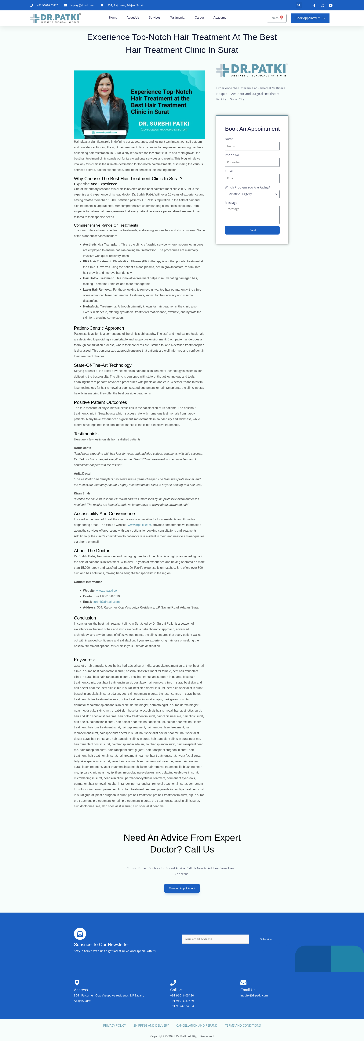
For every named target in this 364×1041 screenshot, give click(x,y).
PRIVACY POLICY (114, 1025)
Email (229, 171)
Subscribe (266, 939)
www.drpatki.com (139, 524)
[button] (299, 5)
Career (199, 17)
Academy (219, 17)
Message (231, 203)
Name (229, 139)
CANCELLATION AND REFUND (196, 1025)
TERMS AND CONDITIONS (243, 1025)
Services (154, 17)
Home (113, 17)
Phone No (232, 155)
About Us (133, 17)
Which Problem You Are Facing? (247, 187)
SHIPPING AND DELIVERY (151, 1025)
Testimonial (177, 17)
